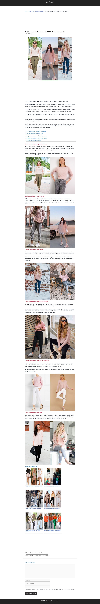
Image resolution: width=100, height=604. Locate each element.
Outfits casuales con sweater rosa (35, 133)
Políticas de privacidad (54, 600)
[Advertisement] (50, 22)
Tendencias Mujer (52, 4)
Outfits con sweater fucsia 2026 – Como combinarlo (37, 554)
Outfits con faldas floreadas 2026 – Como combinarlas (37, 555)
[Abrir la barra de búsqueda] (59, 5)
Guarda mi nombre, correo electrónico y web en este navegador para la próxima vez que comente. (50, 589)
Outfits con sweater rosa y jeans (34, 135)
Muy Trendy (49, 2)
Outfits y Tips (43, 4)
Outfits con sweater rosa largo (34, 140)
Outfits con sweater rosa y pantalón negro (36, 136)
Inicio (26, 11)
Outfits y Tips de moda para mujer (36, 11)
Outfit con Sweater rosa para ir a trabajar (36, 131)
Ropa (42, 552)
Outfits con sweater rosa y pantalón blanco (37, 138)
